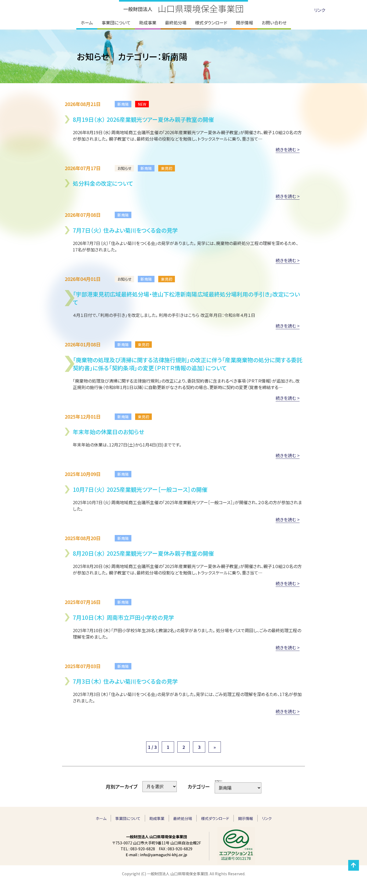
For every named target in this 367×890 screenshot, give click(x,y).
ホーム (101, 818)
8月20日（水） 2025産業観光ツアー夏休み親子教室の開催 (143, 553)
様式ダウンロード (215, 818)
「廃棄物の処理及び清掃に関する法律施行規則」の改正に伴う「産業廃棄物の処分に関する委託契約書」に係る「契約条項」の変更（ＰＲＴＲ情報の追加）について (187, 364)
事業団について (128, 818)
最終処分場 (182, 818)
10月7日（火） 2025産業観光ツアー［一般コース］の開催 (140, 489)
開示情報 (245, 818)
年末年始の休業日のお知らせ (108, 432)
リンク (319, 10)
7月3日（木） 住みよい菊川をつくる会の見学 (125, 681)
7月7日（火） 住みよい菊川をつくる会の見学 (125, 230)
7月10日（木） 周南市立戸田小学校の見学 (123, 617)
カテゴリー (218, 781)
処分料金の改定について (103, 183)
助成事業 (156, 818)
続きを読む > (288, 149)
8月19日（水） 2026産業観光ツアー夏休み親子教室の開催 (143, 119)
